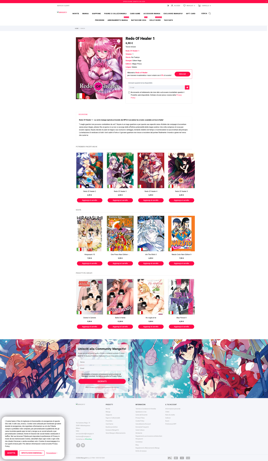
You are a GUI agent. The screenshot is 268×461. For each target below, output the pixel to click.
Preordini (99, 20)
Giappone (96, 14)
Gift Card (190, 14)
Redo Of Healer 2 (89, 191)
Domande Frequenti (142, 427)
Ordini (167, 412)
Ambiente (139, 433)
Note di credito (170, 415)
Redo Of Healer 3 (120, 191)
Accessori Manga (152, 14)
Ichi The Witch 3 (151, 254)
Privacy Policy (140, 418)
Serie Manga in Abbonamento (116, 433)
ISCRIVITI (102, 381)
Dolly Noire (156, 19)
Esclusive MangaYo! (173, 14)
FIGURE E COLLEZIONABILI (115, 14)
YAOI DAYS (168, 20)
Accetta (11, 453)
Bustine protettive (112, 427)
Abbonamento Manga (118, 19)
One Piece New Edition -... (120, 254)
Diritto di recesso (141, 451)
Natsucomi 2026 (139, 19)
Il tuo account (171, 404)
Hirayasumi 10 (89, 254)
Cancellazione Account (143, 424)
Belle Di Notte (120, 318)
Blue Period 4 (181, 318)
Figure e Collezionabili (113, 418)
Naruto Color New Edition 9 (181, 254)
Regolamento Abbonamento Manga (147, 448)
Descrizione (83, 114)
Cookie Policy (140, 421)
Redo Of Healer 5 (181, 191)
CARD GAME (135, 14)
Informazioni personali (172, 409)
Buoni (167, 421)
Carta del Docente (141, 415)
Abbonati (182, 74)
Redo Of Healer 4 (151, 191)
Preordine (109, 421)
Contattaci (139, 442)
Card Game (109, 424)
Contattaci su (84, 439)
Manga (85, 14)
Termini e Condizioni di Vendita (146, 409)
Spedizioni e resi (141, 412)
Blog (137, 445)
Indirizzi (168, 418)
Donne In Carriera (89, 318)
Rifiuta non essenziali (31, 453)
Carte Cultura (140, 430)
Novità (76, 14)
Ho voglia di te (151, 318)
